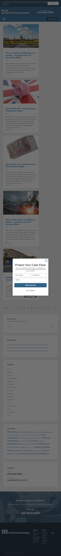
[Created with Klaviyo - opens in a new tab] (30, 297)
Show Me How (30, 285)
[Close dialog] (46, 260)
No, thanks (30, 290)
